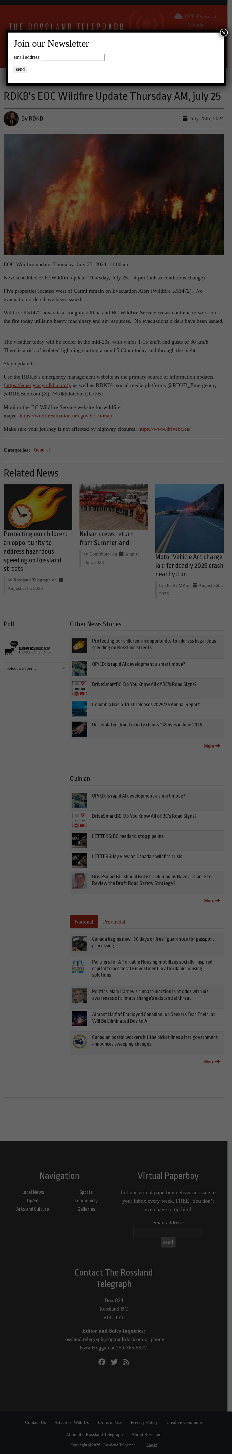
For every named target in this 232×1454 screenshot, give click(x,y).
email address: (27, 57)
